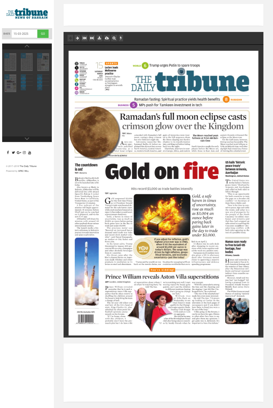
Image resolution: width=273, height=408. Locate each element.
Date (6, 33)
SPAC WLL (23, 170)
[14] (43, 74)
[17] (27, 81)
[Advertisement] (163, 15)
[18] (43, 81)
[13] (27, 74)
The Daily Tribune (28, 166)
